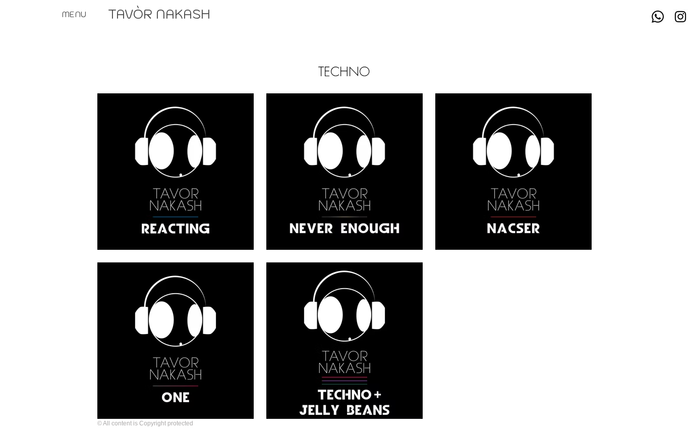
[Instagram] (680, 16)
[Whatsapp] (657, 16)
